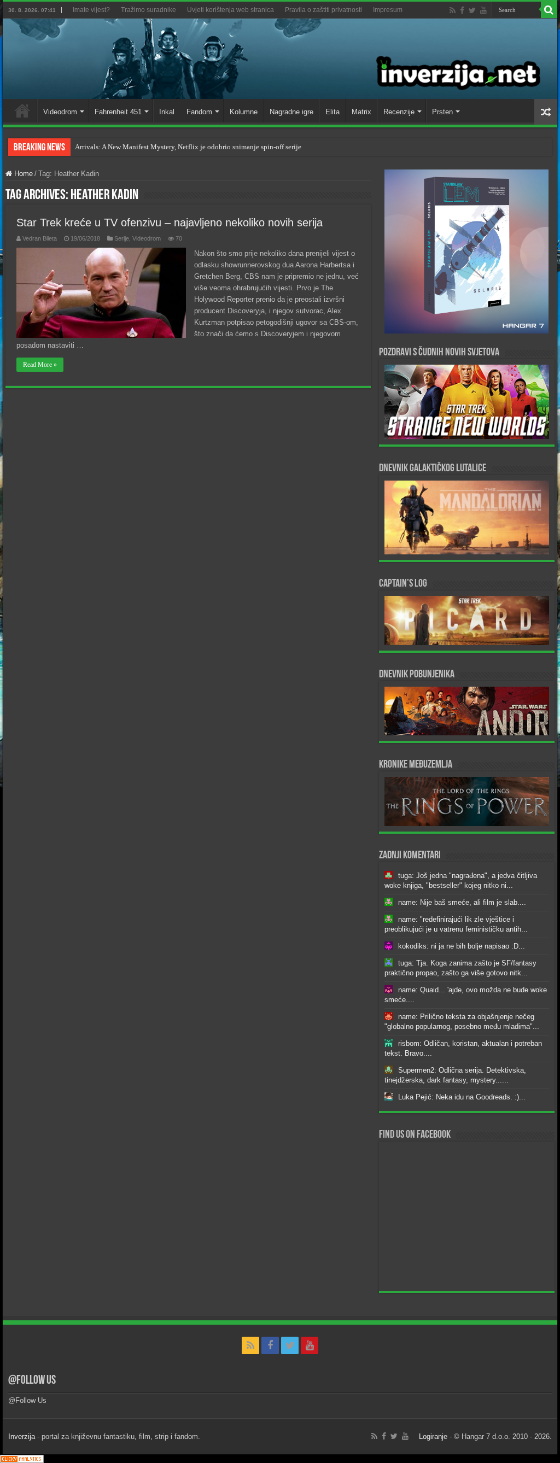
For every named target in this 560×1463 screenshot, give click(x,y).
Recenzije (399, 112)
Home (22, 110)
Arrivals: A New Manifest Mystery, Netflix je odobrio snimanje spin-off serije (188, 147)
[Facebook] (462, 10)
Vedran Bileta (39, 238)
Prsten (442, 112)
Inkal (166, 112)
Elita (332, 112)
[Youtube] (483, 10)
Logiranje (433, 1436)
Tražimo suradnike (148, 10)
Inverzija (21, 1436)
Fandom (199, 112)
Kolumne (244, 112)
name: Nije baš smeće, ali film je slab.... (462, 902)
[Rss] (452, 10)
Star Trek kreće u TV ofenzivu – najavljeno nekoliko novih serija (169, 222)
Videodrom (60, 112)
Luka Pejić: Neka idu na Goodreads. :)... (462, 1097)
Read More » (40, 364)
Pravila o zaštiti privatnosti (323, 10)
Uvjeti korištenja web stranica (230, 10)
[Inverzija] (280, 59)
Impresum (387, 10)
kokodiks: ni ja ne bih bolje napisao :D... (461, 946)
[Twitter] (472, 10)
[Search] (549, 10)
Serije (121, 238)
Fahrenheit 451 (118, 112)
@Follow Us (32, 1380)
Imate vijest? (91, 10)
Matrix (361, 112)
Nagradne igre (291, 112)
